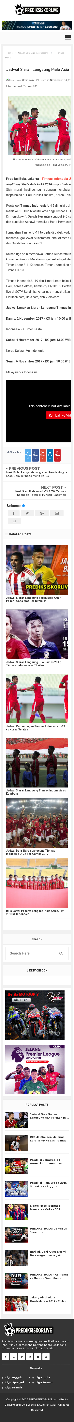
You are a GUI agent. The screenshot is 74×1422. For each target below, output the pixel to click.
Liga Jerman (44, 1382)
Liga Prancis (14, 1387)
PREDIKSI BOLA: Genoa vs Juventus (48, 1230)
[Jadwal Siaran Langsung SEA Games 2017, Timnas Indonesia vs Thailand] (37, 634)
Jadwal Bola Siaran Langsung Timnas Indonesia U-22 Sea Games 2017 (30, 852)
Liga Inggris (13, 1377)
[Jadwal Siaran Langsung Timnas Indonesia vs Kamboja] (37, 762)
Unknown (14, 506)
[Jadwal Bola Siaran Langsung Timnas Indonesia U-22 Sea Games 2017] (37, 823)
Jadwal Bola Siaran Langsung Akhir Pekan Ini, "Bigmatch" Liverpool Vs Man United (48, 1115)
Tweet (28, 457)
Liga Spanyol (14, 1382)
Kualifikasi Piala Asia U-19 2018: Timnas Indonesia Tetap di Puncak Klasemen (40, 493)
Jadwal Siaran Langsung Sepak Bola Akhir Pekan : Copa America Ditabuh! (33, 599)
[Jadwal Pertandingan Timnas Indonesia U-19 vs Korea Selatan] (37, 698)
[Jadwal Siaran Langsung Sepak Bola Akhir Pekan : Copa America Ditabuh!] (37, 570)
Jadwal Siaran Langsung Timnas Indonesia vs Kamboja (36, 792)
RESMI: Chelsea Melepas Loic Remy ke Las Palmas (48, 1138)
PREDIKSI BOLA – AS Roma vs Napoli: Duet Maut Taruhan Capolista (49, 1276)
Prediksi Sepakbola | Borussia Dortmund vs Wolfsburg (46, 1161)
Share (35, 457)
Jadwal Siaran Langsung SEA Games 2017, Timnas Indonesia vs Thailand (33, 664)
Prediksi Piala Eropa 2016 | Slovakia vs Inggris (49, 1184)
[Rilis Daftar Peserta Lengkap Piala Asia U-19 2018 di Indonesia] (37, 883)
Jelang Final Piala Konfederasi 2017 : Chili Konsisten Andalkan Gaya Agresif (48, 1299)
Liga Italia (43, 1377)
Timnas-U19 (30, 86)
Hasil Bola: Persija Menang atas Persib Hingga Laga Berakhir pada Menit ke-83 (36, 474)
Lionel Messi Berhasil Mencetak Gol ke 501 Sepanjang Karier (45, 1207)
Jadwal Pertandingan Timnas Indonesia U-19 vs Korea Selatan (35, 728)
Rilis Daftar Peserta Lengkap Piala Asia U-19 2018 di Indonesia (35, 912)
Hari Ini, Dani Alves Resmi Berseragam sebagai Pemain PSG (48, 1253)
